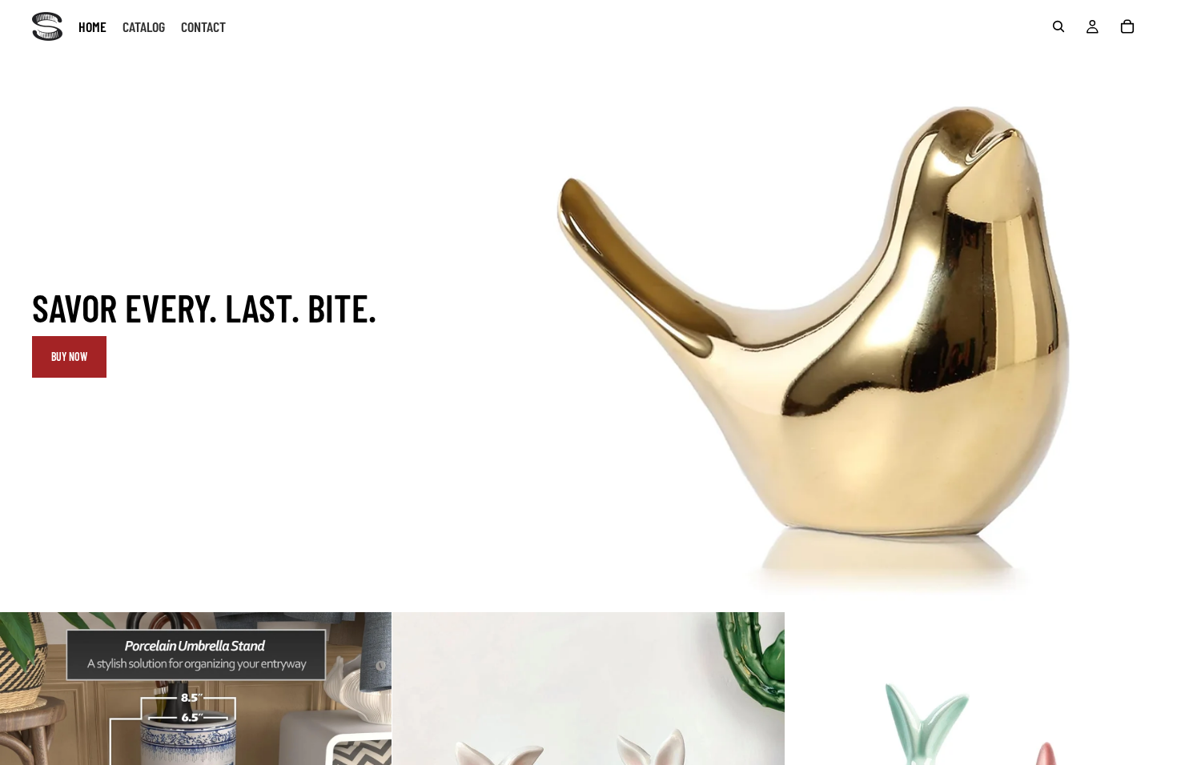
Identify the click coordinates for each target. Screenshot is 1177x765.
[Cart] (1127, 26)
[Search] (1058, 26)
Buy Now (69, 356)
